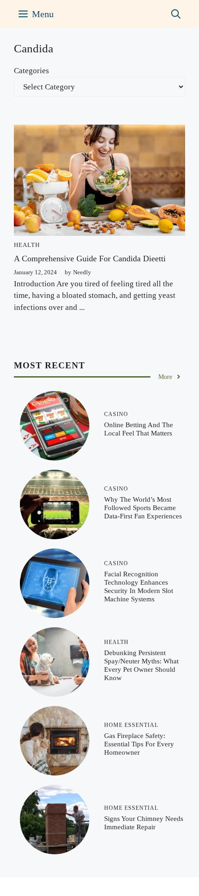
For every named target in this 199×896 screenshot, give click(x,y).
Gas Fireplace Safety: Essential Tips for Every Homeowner (139, 744)
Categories (31, 70)
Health (27, 244)
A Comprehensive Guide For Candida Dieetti (90, 258)
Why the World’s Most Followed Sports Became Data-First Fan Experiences (143, 508)
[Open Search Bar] (176, 14)
